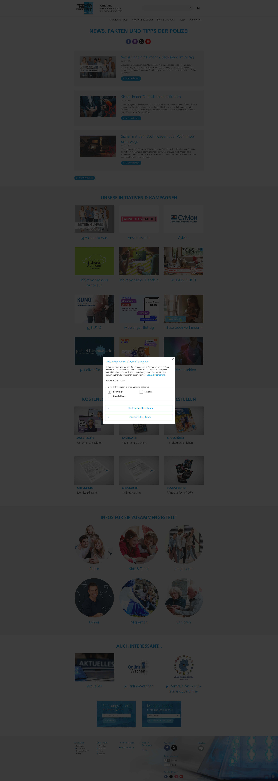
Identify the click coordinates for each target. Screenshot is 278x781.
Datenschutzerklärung (156, 375)
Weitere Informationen (115, 381)
